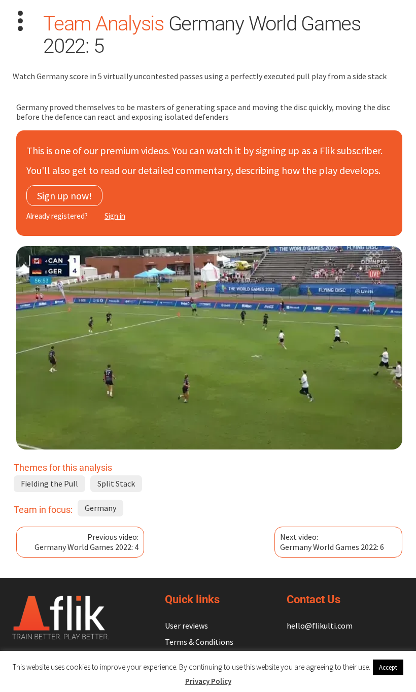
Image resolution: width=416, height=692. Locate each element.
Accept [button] (388, 667)
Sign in (115, 216)
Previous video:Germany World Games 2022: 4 (86, 541)
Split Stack (116, 483)
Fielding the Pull (49, 483)
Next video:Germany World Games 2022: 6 (332, 541)
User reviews (186, 625)
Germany (100, 508)
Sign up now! (64, 195)
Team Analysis (103, 24)
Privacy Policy (208, 681)
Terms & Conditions (199, 642)
